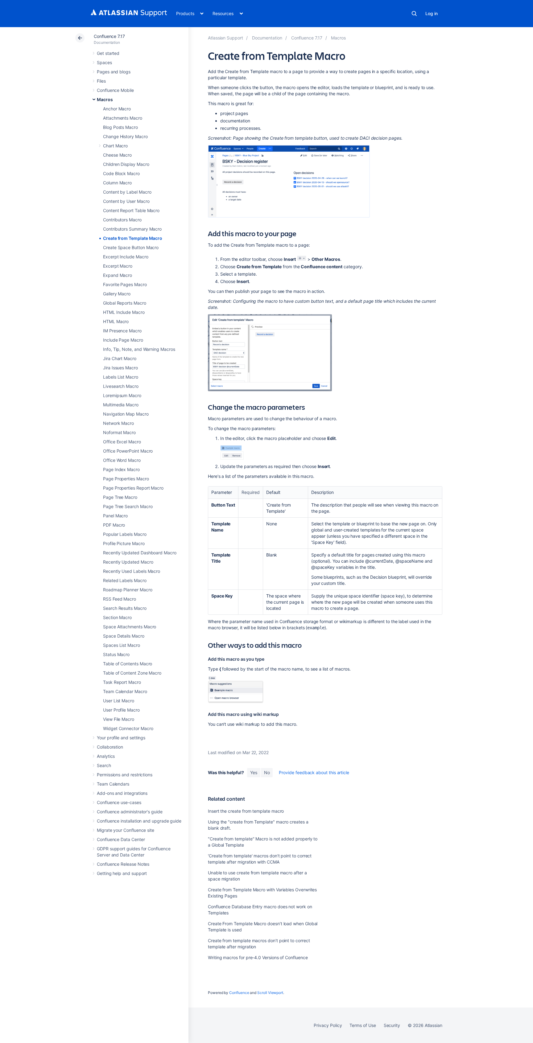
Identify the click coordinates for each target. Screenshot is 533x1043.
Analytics (106, 756)
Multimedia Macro (120, 404)
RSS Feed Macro (119, 599)
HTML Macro (116, 321)
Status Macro (116, 654)
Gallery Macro (116, 293)
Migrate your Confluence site (125, 830)
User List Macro (118, 700)
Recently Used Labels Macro (131, 571)
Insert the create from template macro (246, 811)
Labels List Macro (120, 377)
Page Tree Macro (120, 497)
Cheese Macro (117, 155)
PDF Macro (114, 525)
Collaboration (110, 746)
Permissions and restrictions (124, 774)
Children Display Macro (126, 164)
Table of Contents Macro (127, 663)
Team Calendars (113, 783)
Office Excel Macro (122, 441)
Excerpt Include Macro (125, 256)
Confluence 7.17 (109, 36)
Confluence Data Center (121, 839)
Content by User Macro (126, 201)
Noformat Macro (119, 432)
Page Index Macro (121, 469)
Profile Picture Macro (124, 543)
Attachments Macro (122, 118)
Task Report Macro (122, 682)
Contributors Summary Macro (132, 229)
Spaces (104, 62)
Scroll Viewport (270, 992)
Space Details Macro (123, 636)
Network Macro (118, 423)
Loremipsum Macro (122, 395)
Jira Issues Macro (120, 367)
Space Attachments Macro (129, 626)
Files (101, 81)
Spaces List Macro (121, 645)
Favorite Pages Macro (125, 284)
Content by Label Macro (127, 192)
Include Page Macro (123, 340)
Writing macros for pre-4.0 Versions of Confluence (258, 957)
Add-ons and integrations (122, 793)
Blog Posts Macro (120, 127)
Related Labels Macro (125, 580)
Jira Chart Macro (119, 358)
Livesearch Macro (120, 386)
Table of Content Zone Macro (132, 672)
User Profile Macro (121, 709)
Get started (108, 53)
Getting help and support (122, 873)
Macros (105, 99)
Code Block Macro (121, 173)
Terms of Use (362, 1025)
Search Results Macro (125, 608)
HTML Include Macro (124, 312)
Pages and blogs (113, 71)
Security (392, 1025)
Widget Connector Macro (128, 728)
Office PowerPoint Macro (128, 451)
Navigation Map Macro (126, 414)
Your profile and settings (121, 737)
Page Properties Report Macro (133, 488)
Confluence (239, 992)
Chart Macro (115, 145)
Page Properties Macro (126, 478)
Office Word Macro (122, 460)
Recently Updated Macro (128, 562)
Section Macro (117, 617)
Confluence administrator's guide (130, 811)
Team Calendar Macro (125, 691)
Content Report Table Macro (131, 210)
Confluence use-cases (119, 802)
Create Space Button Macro (131, 247)
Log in (431, 13)
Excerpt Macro (117, 266)
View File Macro (118, 719)
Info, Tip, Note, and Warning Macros (139, 349)
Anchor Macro (117, 108)
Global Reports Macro (124, 303)
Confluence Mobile (115, 90)
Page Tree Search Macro (127, 506)
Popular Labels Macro (125, 534)
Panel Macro (115, 515)
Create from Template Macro (132, 238)
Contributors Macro (122, 219)
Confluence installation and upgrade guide (139, 820)
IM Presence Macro (122, 330)
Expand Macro (117, 275)
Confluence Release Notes (123, 864)
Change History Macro (125, 136)
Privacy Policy (328, 1025)
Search (414, 13)
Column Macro (117, 182)
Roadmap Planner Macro (127, 589)
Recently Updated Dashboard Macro (139, 552)
